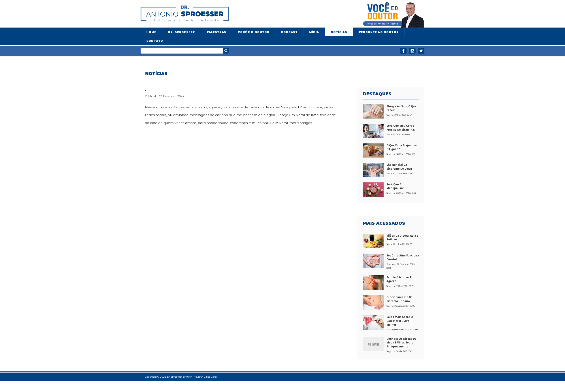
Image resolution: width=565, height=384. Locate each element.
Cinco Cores (210, 376)
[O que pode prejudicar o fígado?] (373, 150)
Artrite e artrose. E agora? (398, 279)
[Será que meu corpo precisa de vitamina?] (373, 130)
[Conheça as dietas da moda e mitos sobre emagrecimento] (373, 343)
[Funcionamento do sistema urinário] (373, 302)
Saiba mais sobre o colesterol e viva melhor (399, 320)
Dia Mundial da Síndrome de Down (399, 166)
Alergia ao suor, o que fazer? (401, 108)
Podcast (289, 32)
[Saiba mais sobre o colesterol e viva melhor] (373, 322)
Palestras (216, 32)
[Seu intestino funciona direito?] (373, 260)
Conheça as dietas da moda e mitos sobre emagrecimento (401, 342)
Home (151, 32)
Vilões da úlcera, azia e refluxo (402, 237)
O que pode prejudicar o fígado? (401, 147)
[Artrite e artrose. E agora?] (373, 282)
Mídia (314, 32)
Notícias (339, 32)
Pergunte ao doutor (379, 32)
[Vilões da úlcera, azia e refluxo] (373, 240)
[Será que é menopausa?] (373, 189)
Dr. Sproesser (181, 32)
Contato (154, 41)
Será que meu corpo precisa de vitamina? (400, 127)
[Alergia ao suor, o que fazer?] (373, 111)
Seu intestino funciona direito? (402, 257)
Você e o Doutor (253, 32)
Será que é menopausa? (395, 186)
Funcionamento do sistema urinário (399, 298)
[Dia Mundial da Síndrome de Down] (373, 169)
